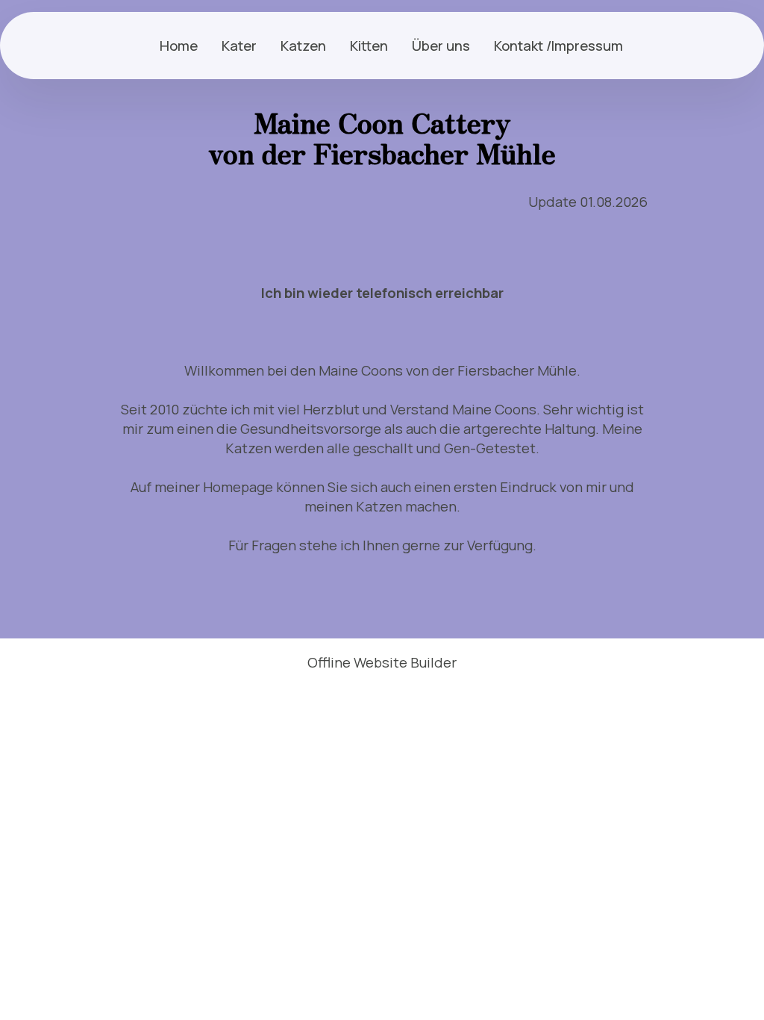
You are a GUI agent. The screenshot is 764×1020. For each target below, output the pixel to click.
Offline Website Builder (382, 663)
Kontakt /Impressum (558, 45)
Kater (239, 45)
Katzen (303, 45)
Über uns (441, 45)
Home (179, 45)
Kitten (369, 45)
